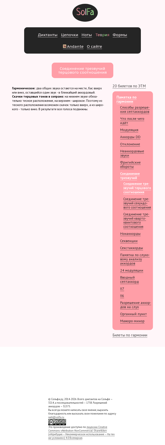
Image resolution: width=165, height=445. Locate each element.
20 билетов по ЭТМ (129, 85)
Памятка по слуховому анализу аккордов (135, 259)
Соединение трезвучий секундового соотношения (137, 203)
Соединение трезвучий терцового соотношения (137, 187)
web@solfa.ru (56, 417)
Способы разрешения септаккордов (135, 109)
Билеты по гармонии (129, 334)
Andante (75, 46)
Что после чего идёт (132, 120)
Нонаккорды (130, 233)
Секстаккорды (131, 247)
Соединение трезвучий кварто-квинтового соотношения (136, 220)
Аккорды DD (130, 136)
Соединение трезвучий (130, 175)
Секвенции (129, 240)
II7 (122, 288)
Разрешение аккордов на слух (135, 304)
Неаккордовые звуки (132, 153)
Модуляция (129, 129)
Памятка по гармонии (127, 99)
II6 (122, 295)
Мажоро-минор (132, 321)
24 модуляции (131, 270)
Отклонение (130, 144)
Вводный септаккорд (129, 279)
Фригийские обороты (130, 164)
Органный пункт (133, 314)
